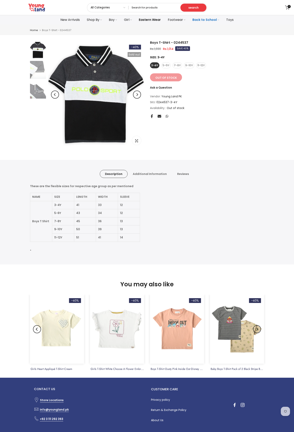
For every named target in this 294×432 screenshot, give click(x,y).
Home (34, 30)
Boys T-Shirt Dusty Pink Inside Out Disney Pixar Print (181, 369)
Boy (112, 19)
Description (113, 174)
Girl (126, 19)
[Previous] (55, 95)
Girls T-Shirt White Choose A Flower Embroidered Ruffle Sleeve (128, 369)
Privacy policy (160, 400)
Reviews (183, 174)
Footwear (175, 19)
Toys (230, 19)
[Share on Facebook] (152, 116)
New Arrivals (70, 19)
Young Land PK (171, 96)
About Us (157, 420)
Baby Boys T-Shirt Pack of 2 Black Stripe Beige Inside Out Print (247, 369)
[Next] (137, 95)
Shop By (93, 19)
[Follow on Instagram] (243, 405)
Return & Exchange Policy (168, 410)
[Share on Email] (159, 116)
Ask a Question (161, 88)
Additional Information (150, 174)
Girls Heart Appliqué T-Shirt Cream (51, 369)
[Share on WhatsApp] (167, 116)
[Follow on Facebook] (235, 405)
